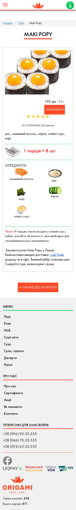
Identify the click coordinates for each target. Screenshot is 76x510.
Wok (7, 330)
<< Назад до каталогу (38, 287)
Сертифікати (13, 393)
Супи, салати (14, 351)
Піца (7, 317)
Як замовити (13, 407)
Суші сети (11, 337)
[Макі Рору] (38, 72)
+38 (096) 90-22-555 (20, 434)
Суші (7, 344)
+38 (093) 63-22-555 (20, 447)
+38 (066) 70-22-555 (20, 440)
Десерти (10, 358)
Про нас (10, 386)
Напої (8, 365)
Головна (8, 23)
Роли (21, 23)
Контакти (11, 414)
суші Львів (56, 255)
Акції (7, 400)
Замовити (55, 109)
